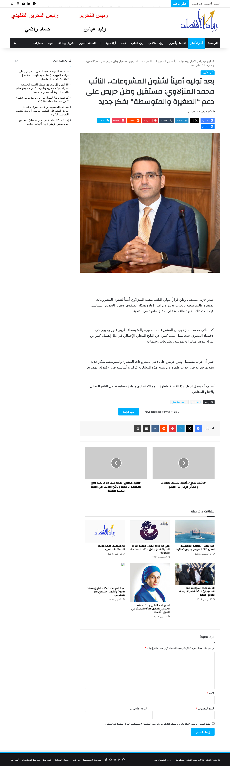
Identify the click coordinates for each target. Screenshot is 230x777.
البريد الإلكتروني (205, 708)
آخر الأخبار (197, 43)
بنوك (50, 43)
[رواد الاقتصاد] (199, 20)
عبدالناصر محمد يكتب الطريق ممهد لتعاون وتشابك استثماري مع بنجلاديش (106, 591)
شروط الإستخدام (31, 759)
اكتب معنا (47, 759)
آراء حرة (111, 43)
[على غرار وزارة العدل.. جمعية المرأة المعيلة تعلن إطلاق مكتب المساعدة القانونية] (150, 531)
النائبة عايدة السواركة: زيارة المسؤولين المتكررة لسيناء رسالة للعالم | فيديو (197, 591)
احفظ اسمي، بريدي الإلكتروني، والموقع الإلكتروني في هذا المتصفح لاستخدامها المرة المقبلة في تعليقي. (158, 723)
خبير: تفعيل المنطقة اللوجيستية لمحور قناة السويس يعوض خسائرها (195, 548)
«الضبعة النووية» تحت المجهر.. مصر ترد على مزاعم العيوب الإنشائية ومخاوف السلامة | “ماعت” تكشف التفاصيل (44, 75)
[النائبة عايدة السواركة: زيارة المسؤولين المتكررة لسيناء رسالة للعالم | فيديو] (195, 574)
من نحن (76, 759)
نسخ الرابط (129, 411)
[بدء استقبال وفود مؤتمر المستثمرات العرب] (105, 531)
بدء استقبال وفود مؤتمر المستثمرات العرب (111, 548)
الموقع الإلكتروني (138, 708)
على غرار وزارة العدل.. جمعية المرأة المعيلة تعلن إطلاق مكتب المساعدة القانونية (150, 549)
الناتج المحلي (196, 402)
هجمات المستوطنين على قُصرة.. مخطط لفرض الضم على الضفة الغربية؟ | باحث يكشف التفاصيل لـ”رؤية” (105, 3)
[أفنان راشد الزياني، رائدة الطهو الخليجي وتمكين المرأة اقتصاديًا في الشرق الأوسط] (150, 582)
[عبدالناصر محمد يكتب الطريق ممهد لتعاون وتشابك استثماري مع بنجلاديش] (105, 574)
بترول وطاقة (65, 43)
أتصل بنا (15, 759)
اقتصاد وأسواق (177, 43)
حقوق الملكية (62, 759)
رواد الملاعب (156, 43)
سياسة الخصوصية (92, 759)
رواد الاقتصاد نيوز (162, 759)
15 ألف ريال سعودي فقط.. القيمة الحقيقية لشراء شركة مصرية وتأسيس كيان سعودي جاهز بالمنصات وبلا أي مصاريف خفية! (42, 88)
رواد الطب (137, 43)
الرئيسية (213, 43)
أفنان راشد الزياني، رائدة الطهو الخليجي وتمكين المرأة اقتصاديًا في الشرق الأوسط (150, 608)
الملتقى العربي (87, 43)
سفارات (38, 43)
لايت (123, 43)
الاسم (211, 693)
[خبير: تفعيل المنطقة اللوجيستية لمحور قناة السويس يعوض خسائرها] (195, 531)
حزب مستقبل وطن (179, 402)
